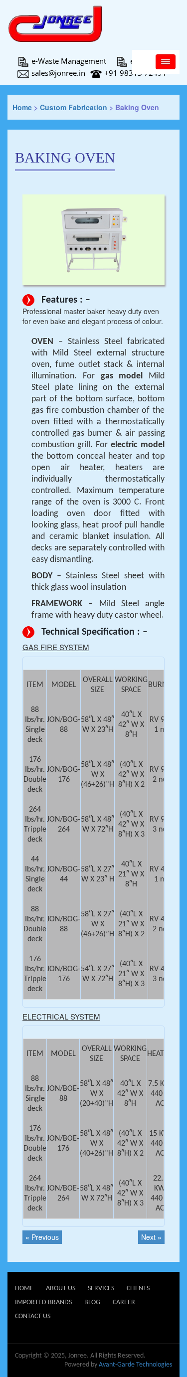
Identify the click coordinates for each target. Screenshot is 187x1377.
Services (101, 1288)
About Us (60, 1288)
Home (22, 107)
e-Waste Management (68, 61)
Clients (138, 1288)
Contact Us (32, 1316)
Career (124, 1302)
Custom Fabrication (73, 107)
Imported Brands (43, 1302)
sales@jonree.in (58, 73)
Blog (92, 1302)
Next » (151, 1237)
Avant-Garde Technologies (135, 1365)
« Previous (42, 1237)
